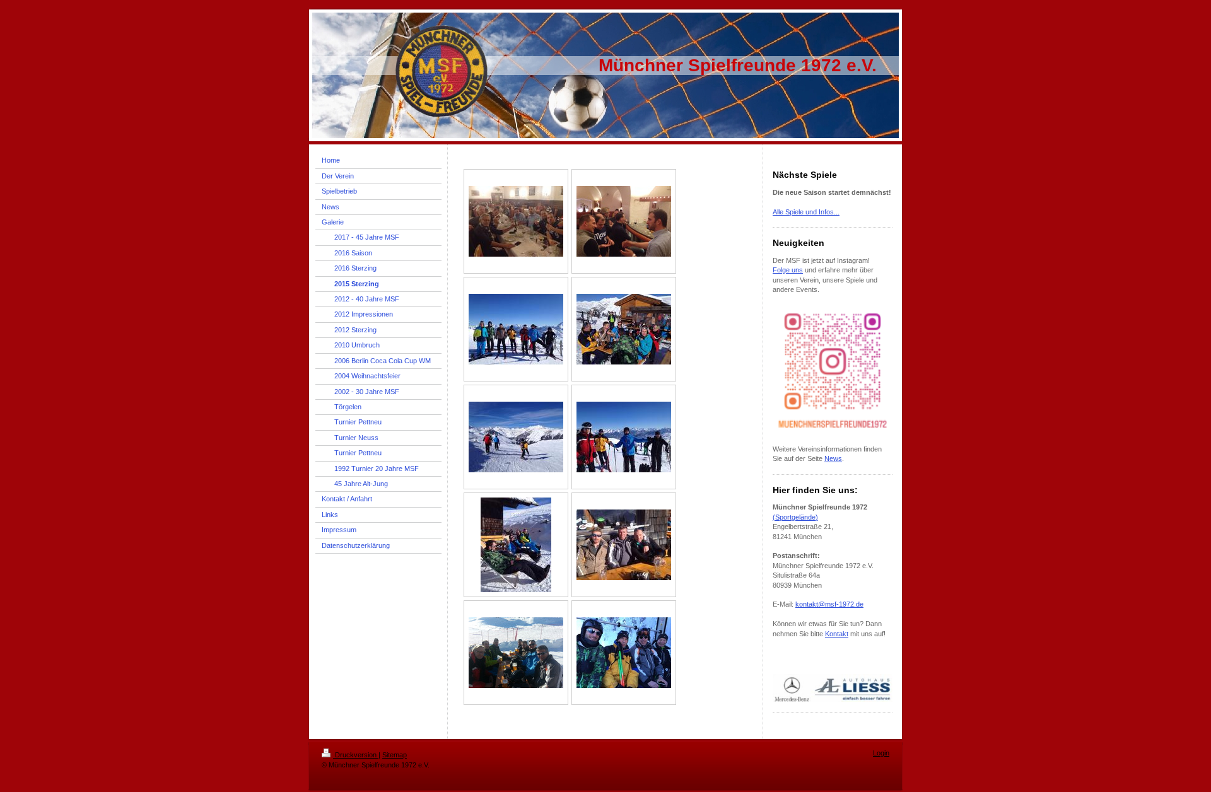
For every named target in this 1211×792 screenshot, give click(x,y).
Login (881, 753)
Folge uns (788, 270)
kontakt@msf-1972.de (829, 604)
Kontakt (836, 634)
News (833, 458)
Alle (778, 212)
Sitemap (394, 755)
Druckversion (355, 755)
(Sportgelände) (795, 517)
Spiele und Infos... (811, 212)
